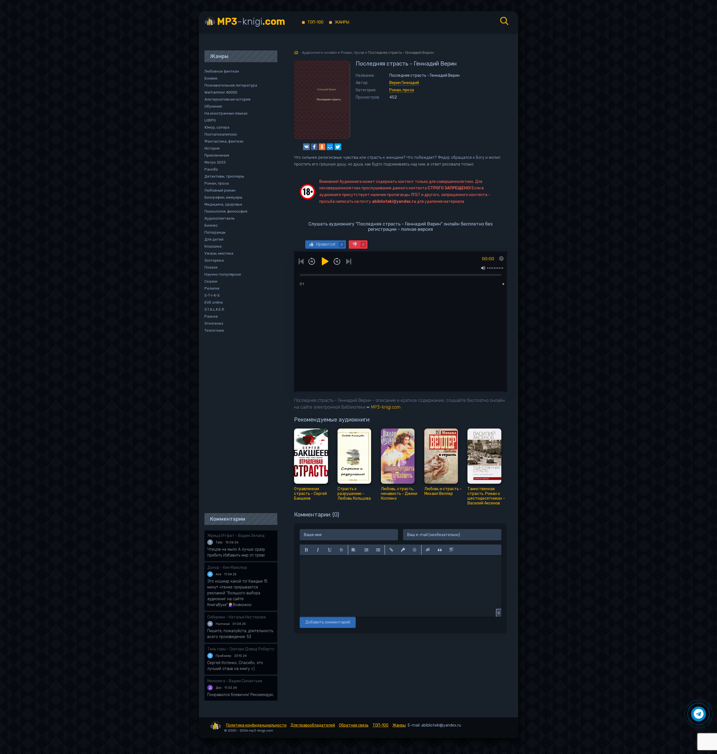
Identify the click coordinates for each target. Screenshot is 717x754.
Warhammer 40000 (220, 92)
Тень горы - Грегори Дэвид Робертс (240, 649)
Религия (211, 288)
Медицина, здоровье (223, 204)
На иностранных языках (226, 113)
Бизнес (211, 225)
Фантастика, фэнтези (223, 141)
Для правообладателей (312, 725)
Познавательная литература (230, 85)
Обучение (213, 106)
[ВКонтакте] (306, 146)
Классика (213, 246)
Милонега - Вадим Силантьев (234, 681)
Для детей (214, 239)
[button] (306, 549)
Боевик (211, 78)
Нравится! (329, 244)
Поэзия (210, 267)
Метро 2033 (215, 162)
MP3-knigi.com (386, 407)
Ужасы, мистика (218, 253)
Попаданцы (214, 232)
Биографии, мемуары (223, 197)
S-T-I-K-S (212, 295)
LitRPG (210, 120)
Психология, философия (225, 211)
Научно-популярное (222, 274)
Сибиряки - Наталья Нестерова (236, 617)
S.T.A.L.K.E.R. (214, 309)
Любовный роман (220, 190)
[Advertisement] (238, 423)
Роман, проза (401, 90)
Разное (211, 316)
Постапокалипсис (220, 134)
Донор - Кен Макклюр (227, 567)
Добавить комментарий (327, 622)
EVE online (213, 302)
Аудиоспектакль (219, 218)
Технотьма (214, 330)
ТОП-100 (315, 22)
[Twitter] (337, 146)
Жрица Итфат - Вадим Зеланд (236, 535)
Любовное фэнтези (221, 71)
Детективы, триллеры (224, 176)
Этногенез (213, 323)
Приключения (216, 155)
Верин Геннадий (404, 82)
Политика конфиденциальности (256, 725)
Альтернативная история (227, 99)
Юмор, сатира (216, 127)
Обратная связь (354, 725)
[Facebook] (314, 146)
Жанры (342, 22)
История (212, 148)
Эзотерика (214, 260)
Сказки (210, 281)
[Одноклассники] (322, 146)
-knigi (251, 21)
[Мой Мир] (330, 146)
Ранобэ (211, 169)
